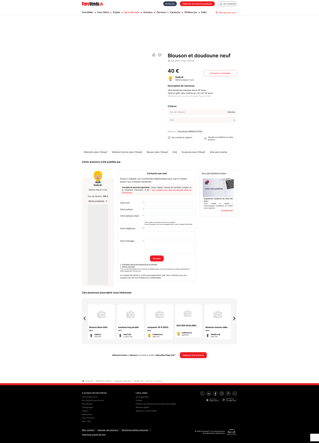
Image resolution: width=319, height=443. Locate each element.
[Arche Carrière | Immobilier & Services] (231, 432)
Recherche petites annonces (135, 430)
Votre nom (125, 203)
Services (161, 12)
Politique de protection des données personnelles (156, 404)
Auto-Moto (103, 12)
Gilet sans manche (218, 152)
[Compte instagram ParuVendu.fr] (222, 393)
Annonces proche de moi (94, 434)
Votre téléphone (127, 228)
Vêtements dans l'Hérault (95, 152)
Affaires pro (190, 12)
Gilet (175, 152)
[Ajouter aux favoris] (160, 55)
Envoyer (157, 258)
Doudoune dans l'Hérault (193, 152)
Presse (84, 411)
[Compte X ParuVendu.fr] (202, 393)
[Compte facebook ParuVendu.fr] (215, 393)
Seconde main (131, 12)
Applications (87, 414)
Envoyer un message (220, 73)
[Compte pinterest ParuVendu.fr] (228, 393)
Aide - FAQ (86, 421)
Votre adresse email (129, 216)
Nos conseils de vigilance (182, 137)
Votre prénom (126, 209)
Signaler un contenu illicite (146, 411)
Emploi (116, 12)
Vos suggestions (142, 397)
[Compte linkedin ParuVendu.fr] (209, 393)
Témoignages (87, 407)
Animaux (148, 12)
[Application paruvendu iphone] (212, 400)
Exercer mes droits (128, 267)
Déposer (197, 3)
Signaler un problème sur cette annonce (220, 138)
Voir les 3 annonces (96, 201)
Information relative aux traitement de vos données (139, 264)
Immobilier (87, 12)
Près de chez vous (227, 12)
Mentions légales (142, 407)
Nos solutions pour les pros (93, 400)
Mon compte (88, 430)
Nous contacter (88, 418)
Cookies (139, 400)
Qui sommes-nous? (89, 397)
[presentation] (85, 318)
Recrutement (87, 404)
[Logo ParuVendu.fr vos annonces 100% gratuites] (92, 6)
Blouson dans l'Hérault (157, 152)
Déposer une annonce (108, 430)
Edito (204, 12)
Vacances (175, 12)
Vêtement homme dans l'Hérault (127, 152)
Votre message (127, 241)
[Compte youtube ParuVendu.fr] (235, 393)
